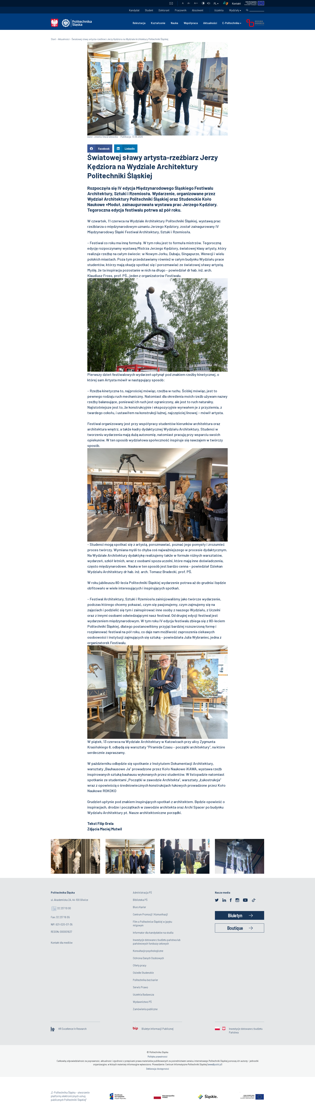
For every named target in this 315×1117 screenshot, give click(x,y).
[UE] (252, 3)
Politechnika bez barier (145, 980)
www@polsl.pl (214, 1064)
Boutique (235, 928)
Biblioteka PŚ (140, 899)
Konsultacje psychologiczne (148, 950)
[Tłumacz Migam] (227, 3)
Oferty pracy (139, 965)
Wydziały (234, 10)
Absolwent (197, 10)
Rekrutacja (139, 23)
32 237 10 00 (64, 908)
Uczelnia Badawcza (143, 994)
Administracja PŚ (142, 892)
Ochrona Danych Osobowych (148, 958)
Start (53, 39)
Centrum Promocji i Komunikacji (150, 914)
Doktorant (164, 10)
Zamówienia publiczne (145, 1009)
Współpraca (191, 23)
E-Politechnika (230, 23)
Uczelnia (218, 10)
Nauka (174, 23)
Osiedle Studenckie (143, 972)
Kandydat (134, 10)
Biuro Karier (139, 907)
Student (149, 10)
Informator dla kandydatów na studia (153, 932)
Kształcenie (158, 23)
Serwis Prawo (140, 987)
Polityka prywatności (157, 1056)
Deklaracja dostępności (157, 1068)
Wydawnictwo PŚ (142, 1001)
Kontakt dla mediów (62, 942)
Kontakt (236, 3)
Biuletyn (235, 915)
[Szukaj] (247, 10)
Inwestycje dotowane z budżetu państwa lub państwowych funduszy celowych (156, 941)
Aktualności (210, 23)
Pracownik (180, 10)
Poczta (171, 3)
